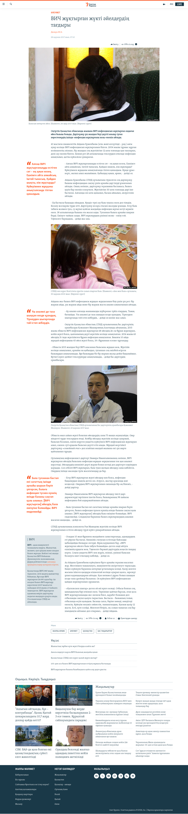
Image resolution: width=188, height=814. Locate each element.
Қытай (57, 799)
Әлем (57, 804)
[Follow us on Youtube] (108, 776)
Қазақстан (59, 780)
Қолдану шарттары (24, 794)
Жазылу (18, 804)
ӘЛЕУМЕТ (55, 13)
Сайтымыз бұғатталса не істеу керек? (32, 785)
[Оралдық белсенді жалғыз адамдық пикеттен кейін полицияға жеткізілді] (73, 735)
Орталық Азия (61, 790)
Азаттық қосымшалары (25, 790)
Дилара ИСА (56, 32)
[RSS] (126, 776)
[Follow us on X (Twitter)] (102, 776)
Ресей (57, 794)
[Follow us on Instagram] (114, 776)
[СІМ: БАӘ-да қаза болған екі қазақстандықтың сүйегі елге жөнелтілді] (33, 735)
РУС (171, 4)
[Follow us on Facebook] (96, 776)
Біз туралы (20, 780)
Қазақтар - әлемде (63, 785)
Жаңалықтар (60, 775)
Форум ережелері (23, 799)
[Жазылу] (132, 776)
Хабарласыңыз (22, 775)
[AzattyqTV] (164, 4)
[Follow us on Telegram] (120, 776)
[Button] (115, 44)
